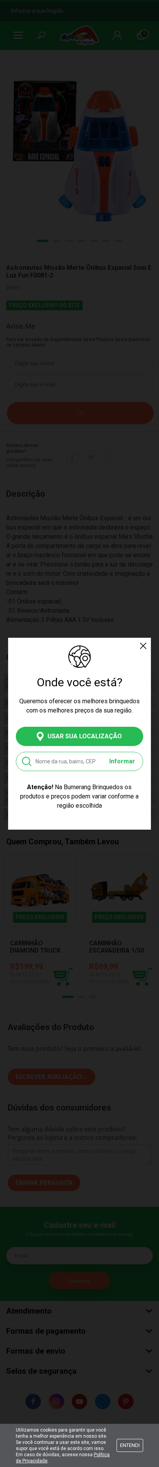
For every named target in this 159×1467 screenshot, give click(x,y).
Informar (122, 761)
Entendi (130, 1445)
